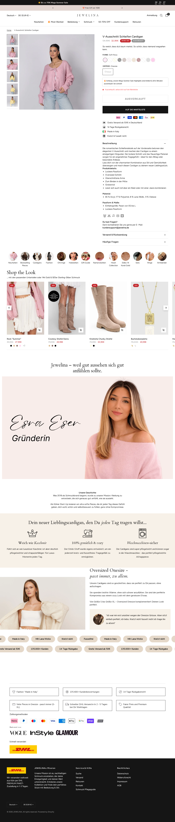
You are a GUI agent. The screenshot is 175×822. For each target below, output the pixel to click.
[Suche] (161, 15)
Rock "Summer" (14, 339)
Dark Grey (148, 60)
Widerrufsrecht (124, 777)
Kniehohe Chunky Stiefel (101, 339)
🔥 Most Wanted (55, 22)
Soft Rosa (105, 60)
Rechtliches (123, 768)
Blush (129, 60)
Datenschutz (123, 773)
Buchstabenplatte (139, 339)
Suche (78, 773)
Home (9, 30)
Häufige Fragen (111, 242)
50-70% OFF (104, 22)
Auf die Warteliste (135, 109)
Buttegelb (110, 60)
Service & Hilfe (84, 768)
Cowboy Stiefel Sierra (58, 339)
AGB (119, 785)
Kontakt (79, 785)
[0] (166, 15)
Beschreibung (110, 143)
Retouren (137, 22)
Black (119, 60)
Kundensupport (121, 22)
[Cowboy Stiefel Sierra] (67, 308)
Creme (115, 60)
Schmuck (88, 22)
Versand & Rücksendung (115, 234)
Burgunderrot (138, 60)
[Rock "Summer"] (25, 308)
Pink (153, 60)
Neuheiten (39, 22)
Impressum (122, 781)
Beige (134, 60)
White (143, 60)
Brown (124, 60)
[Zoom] (88, 40)
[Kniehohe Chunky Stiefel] (108, 308)
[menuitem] (39, 22)
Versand (79, 777)
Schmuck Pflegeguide (86, 789)
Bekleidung (73, 22)
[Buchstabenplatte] (149, 308)
